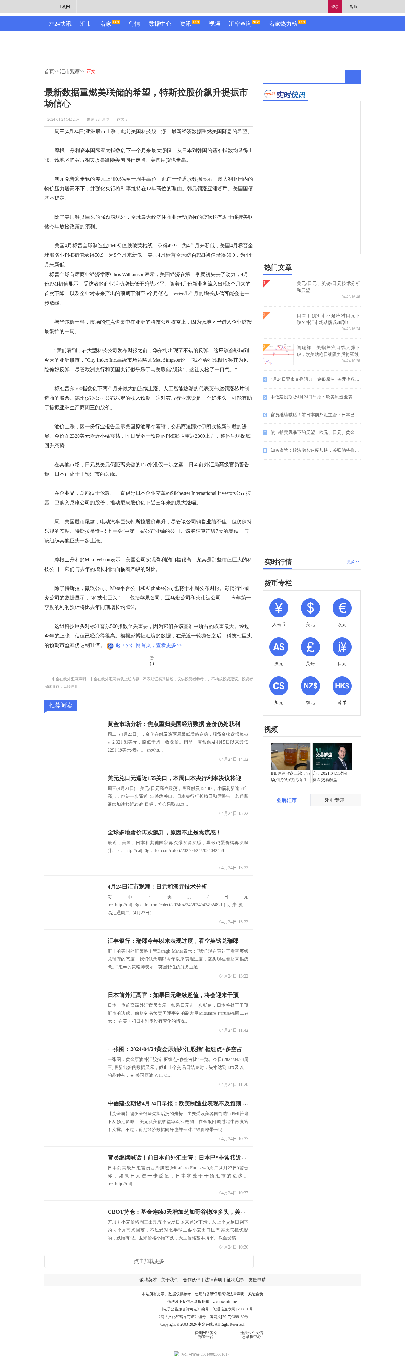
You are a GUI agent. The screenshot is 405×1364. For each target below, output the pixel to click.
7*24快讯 (60, 24)
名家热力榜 (283, 24)
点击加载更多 (149, 1261)
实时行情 (278, 562)
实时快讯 (285, 94)
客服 (354, 6)
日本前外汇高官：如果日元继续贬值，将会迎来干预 (173, 995)
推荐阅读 (60, 705)
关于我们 (170, 1279)
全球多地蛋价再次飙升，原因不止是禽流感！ (164, 832)
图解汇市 (287, 800)
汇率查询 (240, 24)
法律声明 (213, 1279)
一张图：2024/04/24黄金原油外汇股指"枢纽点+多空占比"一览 (185, 1049)
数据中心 (160, 24)
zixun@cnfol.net (225, 1301)
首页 (49, 71)
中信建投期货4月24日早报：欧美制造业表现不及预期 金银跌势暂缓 (192, 1103)
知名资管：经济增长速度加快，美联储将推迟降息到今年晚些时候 (312, 450)
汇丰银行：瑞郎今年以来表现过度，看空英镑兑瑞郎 (173, 941)
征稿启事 (235, 1279)
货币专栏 (278, 583)
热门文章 (278, 267)
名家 (105, 24)
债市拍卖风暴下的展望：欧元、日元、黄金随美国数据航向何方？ (312, 432)
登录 (335, 6)
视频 (214, 24)
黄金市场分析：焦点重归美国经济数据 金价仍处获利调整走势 (185, 724)
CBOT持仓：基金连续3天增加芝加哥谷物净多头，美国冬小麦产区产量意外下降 (208, 1212)
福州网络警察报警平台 (206, 1334)
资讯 (185, 24)
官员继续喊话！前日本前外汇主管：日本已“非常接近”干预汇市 (187, 1157)
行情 (134, 24)
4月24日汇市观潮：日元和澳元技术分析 (157, 886)
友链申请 (257, 1279)
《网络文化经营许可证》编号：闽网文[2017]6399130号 (202, 1317)
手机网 (64, 6)
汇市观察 (70, 71)
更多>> (353, 561)
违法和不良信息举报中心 (251, 1334)
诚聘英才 (148, 1279)
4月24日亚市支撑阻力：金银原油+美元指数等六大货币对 (312, 379)
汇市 (85, 24)
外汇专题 (334, 800)
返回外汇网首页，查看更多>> (148, 645)
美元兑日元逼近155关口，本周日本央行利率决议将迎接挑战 (183, 778)
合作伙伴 (192, 1279)
